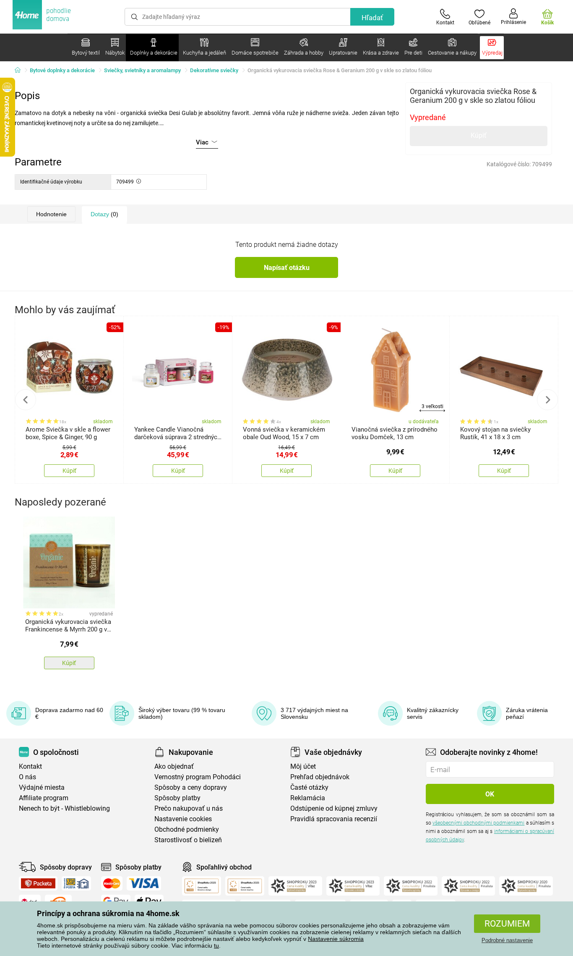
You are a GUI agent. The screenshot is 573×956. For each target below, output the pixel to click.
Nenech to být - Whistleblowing (64, 808)
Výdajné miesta (42, 787)
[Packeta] (38, 883)
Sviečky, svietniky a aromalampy (142, 70)
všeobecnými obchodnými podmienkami (478, 823)
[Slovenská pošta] (76, 883)
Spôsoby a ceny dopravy (190, 787)
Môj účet (303, 766)
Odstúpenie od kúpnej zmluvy (334, 808)
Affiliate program (43, 798)
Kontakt (30, 766)
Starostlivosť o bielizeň (188, 840)
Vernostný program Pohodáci (197, 777)
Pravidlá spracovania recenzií (333, 819)
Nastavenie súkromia (336, 938)
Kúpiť (479, 135)
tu (216, 945)
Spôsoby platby (177, 798)
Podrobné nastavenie (507, 940)
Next (547, 399)
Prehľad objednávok (319, 777)
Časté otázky (309, 787)
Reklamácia (307, 798)
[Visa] (144, 883)
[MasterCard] (111, 883)
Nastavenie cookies (183, 819)
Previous (25, 399)
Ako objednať (174, 766)
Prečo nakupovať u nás (188, 808)
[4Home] (20, 70)
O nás (27, 777)
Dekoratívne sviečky (214, 70)
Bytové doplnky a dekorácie (62, 70)
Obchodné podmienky (186, 829)
